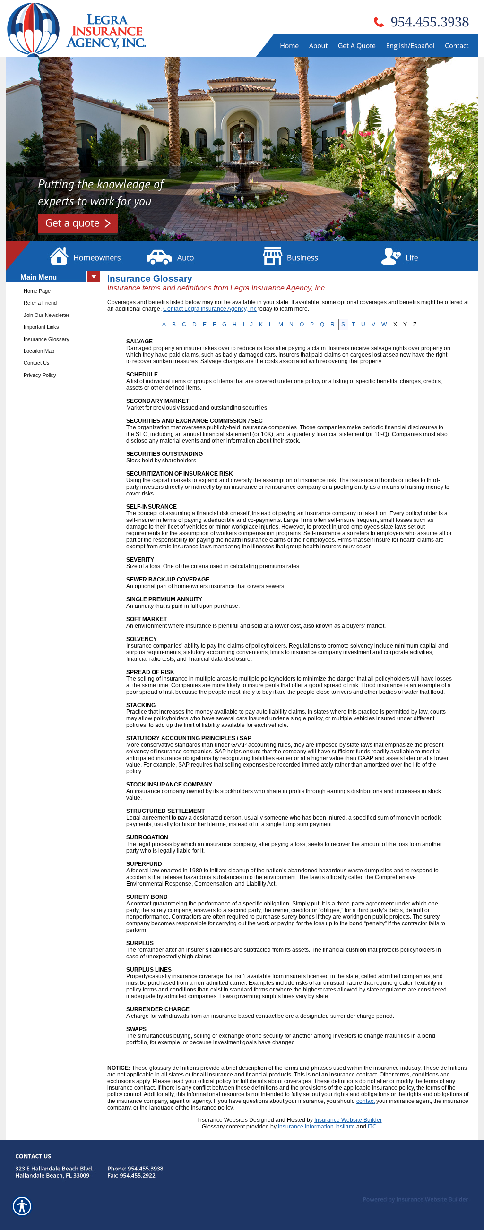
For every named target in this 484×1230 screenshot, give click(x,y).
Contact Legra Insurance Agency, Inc (210, 309)
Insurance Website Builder (348, 1120)
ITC (372, 1126)
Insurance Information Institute (316, 1126)
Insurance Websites (222, 1120)
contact (365, 1101)
